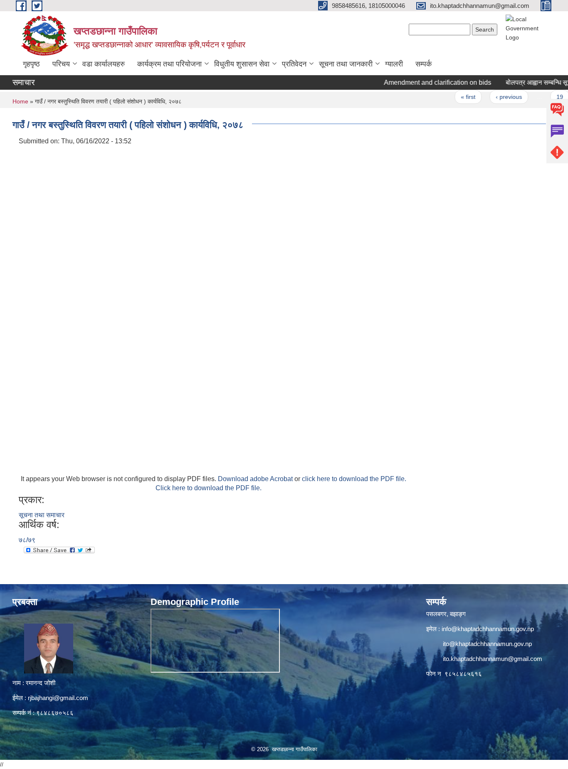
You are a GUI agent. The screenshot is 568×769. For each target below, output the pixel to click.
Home (20, 101)
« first (452, 96)
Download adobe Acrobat (256, 478)
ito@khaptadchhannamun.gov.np (487, 643)
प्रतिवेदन (294, 64)
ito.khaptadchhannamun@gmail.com (492, 658)
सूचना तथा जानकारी (346, 64)
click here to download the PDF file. (354, 478)
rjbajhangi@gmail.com (58, 697)
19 (544, 96)
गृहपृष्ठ (31, 64)
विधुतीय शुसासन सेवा (241, 64)
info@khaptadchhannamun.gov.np (488, 628)
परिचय (61, 64)
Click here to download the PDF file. (209, 487)
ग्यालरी (394, 64)
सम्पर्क (423, 64)
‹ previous (493, 96)
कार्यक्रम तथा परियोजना (169, 64)
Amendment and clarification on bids (421, 82)
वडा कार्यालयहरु (103, 64)
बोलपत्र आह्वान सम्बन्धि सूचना (525, 82)
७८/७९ (27, 539)
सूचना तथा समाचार (41, 514)
